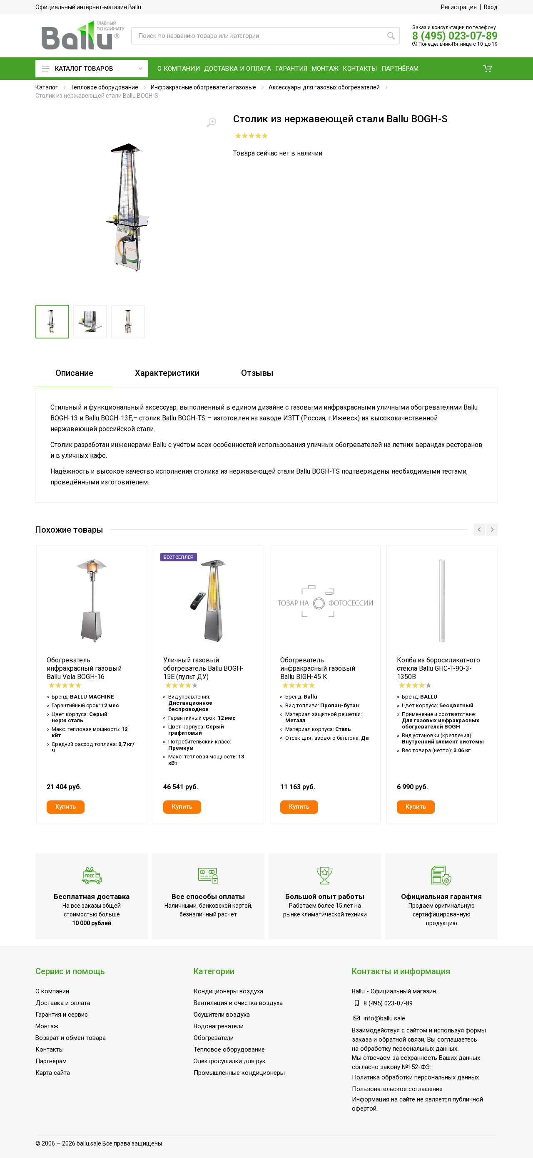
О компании (52, 991)
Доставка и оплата (62, 1003)
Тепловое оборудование (104, 87)
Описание (74, 373)
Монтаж (46, 1026)
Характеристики (167, 373)
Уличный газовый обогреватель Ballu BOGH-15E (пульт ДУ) (203, 668)
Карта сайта (52, 1073)
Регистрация (459, 7)
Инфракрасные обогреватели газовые (203, 87)
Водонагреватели (219, 1026)
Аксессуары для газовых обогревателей (324, 87)
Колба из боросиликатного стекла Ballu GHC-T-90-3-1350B (438, 668)
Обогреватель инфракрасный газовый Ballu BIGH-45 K (317, 668)
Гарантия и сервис (61, 1014)
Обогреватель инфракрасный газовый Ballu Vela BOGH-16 (84, 668)
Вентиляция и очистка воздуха (238, 1003)
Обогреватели (214, 1038)
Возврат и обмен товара (70, 1038)
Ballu (358, 991)
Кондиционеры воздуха (228, 991)
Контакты (49, 1049)
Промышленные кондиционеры (239, 1073)
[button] (488, 68)
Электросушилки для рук (230, 1061)
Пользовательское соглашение (397, 1089)
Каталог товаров (84, 68)
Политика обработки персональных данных (415, 1077)
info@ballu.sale (384, 1018)
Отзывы (257, 373)
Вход (491, 7)
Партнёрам (51, 1061)
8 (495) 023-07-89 (455, 36)
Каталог (46, 87)
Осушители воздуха (222, 1014)
